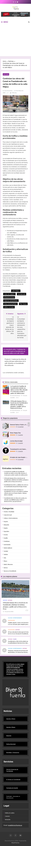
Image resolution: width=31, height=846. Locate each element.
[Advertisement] (15, 40)
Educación (6, 524)
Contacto (7, 816)
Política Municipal (11, 744)
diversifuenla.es (8, 90)
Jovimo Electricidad (16, 441)
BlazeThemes (15, 843)
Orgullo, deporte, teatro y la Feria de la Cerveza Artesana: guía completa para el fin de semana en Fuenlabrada (18, 624)
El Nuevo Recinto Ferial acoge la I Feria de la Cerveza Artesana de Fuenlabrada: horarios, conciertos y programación (18, 633)
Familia (6, 538)
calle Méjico (16, 291)
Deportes (8, 735)
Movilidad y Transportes (12, 752)
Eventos (6, 534)
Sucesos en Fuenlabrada (10, 571)
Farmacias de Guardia (12, 788)
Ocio (5, 557)
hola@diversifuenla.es (15, 825)
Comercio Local (8, 515)
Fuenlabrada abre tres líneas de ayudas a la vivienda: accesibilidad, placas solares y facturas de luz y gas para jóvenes (15, 499)
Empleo (6, 528)
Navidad (6, 551)
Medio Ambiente (8, 548)
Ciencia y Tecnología (9, 511)
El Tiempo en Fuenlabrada (13, 779)
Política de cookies (9, 813)
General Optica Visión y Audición (18, 424)
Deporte (6, 521)
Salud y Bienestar (8, 564)
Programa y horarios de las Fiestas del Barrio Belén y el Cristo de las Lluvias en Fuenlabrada (18, 652)
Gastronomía (7, 544)
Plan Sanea (23, 304)
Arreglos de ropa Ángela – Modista (18, 457)
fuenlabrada (21, 294)
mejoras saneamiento (11, 300)
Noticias (6, 74)
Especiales (6, 531)
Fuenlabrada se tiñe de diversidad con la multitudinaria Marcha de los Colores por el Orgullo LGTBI (18, 642)
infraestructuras (9, 297)
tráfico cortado (9, 307)
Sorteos (6, 567)
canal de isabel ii (9, 294)
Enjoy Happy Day (15, 432)
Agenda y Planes (10, 718)
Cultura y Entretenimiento (11, 518)
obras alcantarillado (10, 304)
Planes (5, 561)
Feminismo (7, 541)
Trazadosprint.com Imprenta (18, 449)
